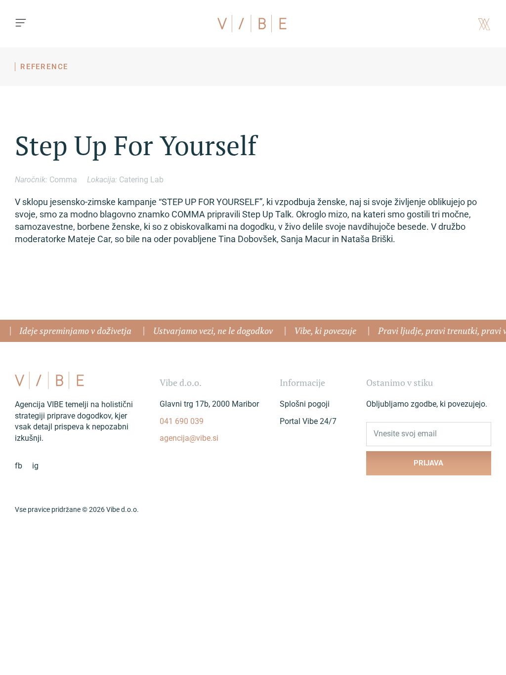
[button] (21, 24)
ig (35, 465)
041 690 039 (182, 421)
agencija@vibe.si (189, 438)
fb (18, 465)
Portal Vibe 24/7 (308, 421)
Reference (44, 66)
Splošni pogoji (305, 404)
